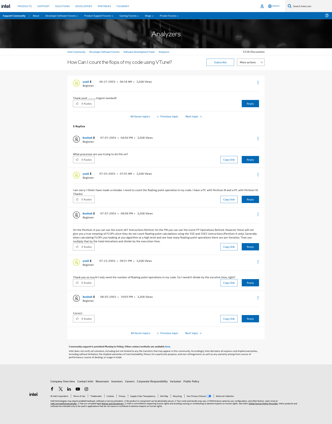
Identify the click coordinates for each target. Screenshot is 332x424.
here (167, 346)
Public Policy (191, 381)
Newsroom (102, 381)
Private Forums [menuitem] (168, 15)
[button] (257, 82)
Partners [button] (104, 6)
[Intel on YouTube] (78, 389)
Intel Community (76, 51)
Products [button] (25, 6)
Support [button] (43, 6)
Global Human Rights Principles (263, 403)
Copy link (229, 160)
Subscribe (220, 62)
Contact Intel (85, 381)
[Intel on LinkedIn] (69, 389)
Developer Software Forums (104, 51)
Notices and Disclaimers (113, 403)
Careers (130, 381)
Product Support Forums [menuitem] (97, 15)
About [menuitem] (36, 15)
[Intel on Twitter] (61, 389)
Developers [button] (83, 6)
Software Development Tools (139, 51)
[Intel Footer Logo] (33, 394)
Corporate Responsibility (152, 381)
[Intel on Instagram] (86, 389)
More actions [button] (248, 62)
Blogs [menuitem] (148, 15)
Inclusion (175, 381)
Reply (250, 103)
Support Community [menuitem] (14, 15)
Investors (117, 381)
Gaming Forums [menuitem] (128, 15)
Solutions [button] (62, 6)
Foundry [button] (123, 6)
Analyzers (164, 51)
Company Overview (62, 381)
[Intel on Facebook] (52, 389)
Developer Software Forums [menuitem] (60, 15)
